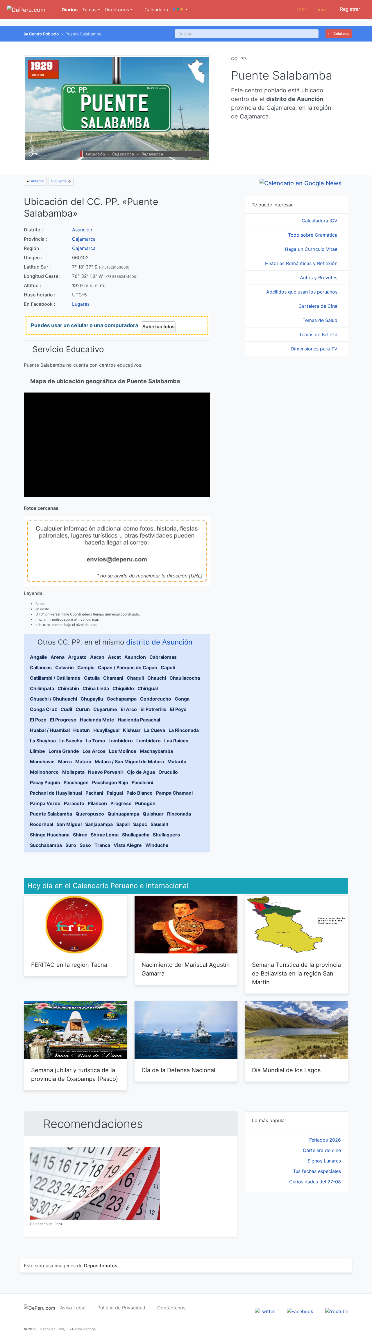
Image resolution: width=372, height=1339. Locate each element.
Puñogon (145, 803)
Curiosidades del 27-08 (315, 1182)
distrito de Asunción (159, 642)
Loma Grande (64, 751)
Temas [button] (89, 9)
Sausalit (159, 824)
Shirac (80, 835)
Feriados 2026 (325, 1140)
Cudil (66, 709)
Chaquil (135, 678)
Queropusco (90, 814)
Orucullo (168, 772)
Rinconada (179, 814)
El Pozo (38, 720)
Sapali (123, 824)
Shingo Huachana (49, 835)
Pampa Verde (45, 803)
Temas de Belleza (319, 334)
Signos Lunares (324, 1161)
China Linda (96, 688)
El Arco (129, 709)
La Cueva (154, 730)
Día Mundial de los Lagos (286, 1070)
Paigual (115, 793)
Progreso (121, 803)
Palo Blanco (139, 793)
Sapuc (140, 824)
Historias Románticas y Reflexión (302, 263)
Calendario (155, 9)
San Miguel (69, 824)
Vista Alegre (128, 845)
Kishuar (132, 730)
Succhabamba (46, 845)
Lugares (81, 304)
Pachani (94, 793)
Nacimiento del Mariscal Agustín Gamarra (186, 969)
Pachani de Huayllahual (56, 793)
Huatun (81, 730)
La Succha (70, 741)
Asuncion (135, 657)
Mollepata (73, 772)
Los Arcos (94, 751)
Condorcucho (155, 699)
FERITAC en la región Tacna (69, 964)
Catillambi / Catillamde (55, 678)
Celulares (340, 33)
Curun (83, 709)
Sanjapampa (99, 824)
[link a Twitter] (265, 1311)
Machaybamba (156, 751)
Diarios (69, 9)
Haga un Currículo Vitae (312, 249)
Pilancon (97, 803)
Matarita (176, 761)
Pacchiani (142, 782)
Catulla (92, 678)
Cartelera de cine (322, 1150)
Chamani (113, 678)
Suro (70, 845)
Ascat (114, 657)
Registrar (349, 9)
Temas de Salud (321, 320)
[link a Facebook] (300, 1311)
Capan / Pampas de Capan (127, 667)
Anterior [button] (37, 181)
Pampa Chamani (174, 793)
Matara (83, 761)
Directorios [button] (117, 9)
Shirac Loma (105, 835)
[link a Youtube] (336, 1311)
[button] (180, 9)
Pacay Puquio (45, 782)
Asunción (82, 230)
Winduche (157, 845)
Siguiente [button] (59, 181)
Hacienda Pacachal (139, 720)
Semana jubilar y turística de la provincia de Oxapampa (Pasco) (74, 1074)
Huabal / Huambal (50, 730)
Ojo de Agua (141, 772)
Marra (65, 761)
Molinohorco (44, 772)
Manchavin (42, 761)
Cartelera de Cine (318, 306)
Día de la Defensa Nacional (178, 1070)
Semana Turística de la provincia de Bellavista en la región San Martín (296, 973)
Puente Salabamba (51, 814)
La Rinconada (184, 730)
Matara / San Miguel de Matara (129, 761)
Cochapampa (122, 699)
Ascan (97, 657)
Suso (85, 845)
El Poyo (178, 709)
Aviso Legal (72, 1308)
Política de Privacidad (121, 1308)
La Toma (95, 741)
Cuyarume (105, 709)
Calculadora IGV (320, 221)
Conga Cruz (43, 709)
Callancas (41, 667)
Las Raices (176, 741)
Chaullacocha (184, 678)
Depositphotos (100, 1265)
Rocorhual (41, 824)
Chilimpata (42, 688)
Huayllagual (106, 730)
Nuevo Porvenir (106, 772)
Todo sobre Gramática (313, 235)
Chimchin (68, 688)
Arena (58, 657)
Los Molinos (122, 751)
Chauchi (156, 678)
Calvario (64, 667)
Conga (182, 699)
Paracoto (74, 803)
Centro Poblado (44, 33)
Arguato (77, 657)
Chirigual (147, 688)
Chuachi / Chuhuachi (53, 699)
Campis (85, 667)
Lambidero (120, 741)
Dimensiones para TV (315, 349)
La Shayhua (43, 741)
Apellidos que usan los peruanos (302, 292)
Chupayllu (92, 699)
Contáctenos (171, 1308)
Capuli (168, 667)
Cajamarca (84, 239)
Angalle (38, 657)
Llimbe (37, 751)
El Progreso (63, 720)
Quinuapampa (123, 814)
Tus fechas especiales (317, 1171)
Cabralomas (163, 657)
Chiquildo (123, 688)
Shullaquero (166, 835)
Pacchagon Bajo (110, 782)
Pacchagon (76, 782)
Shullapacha (135, 835)
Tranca (102, 845)
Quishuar (153, 814)
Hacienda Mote (97, 720)
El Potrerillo (153, 709)
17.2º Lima (311, 9)
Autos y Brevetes (319, 277)
